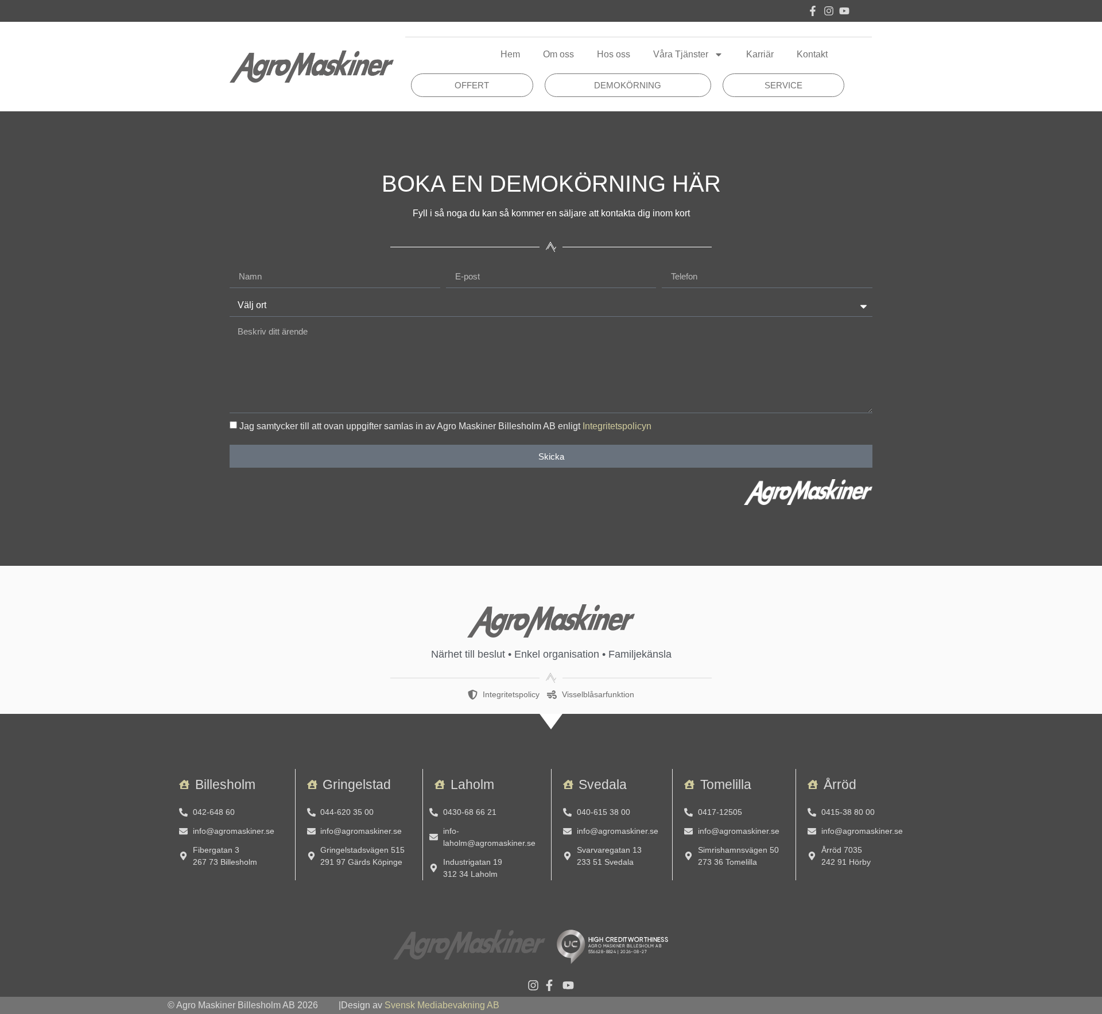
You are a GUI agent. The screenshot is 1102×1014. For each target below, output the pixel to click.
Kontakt (812, 54)
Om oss (558, 54)
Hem (510, 54)
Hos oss (613, 54)
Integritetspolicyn (617, 426)
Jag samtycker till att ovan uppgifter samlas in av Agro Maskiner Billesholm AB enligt (445, 426)
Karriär (760, 54)
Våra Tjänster (680, 54)
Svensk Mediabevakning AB (442, 1005)
